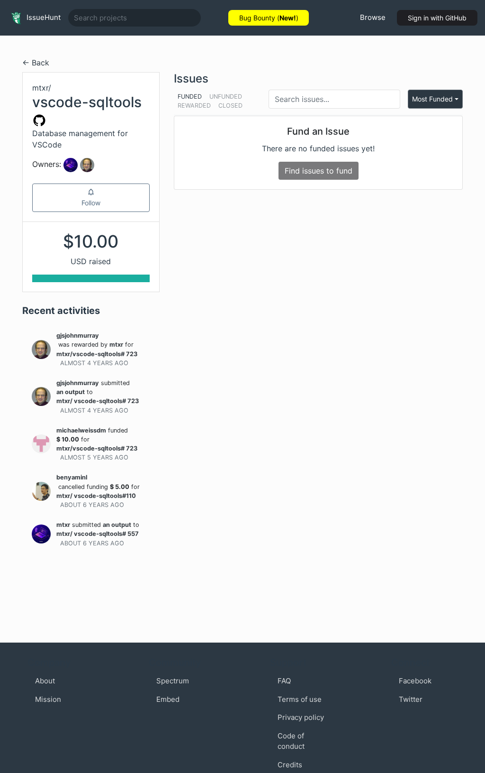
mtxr (116, 344)
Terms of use (300, 699)
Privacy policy (301, 717)
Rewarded (194, 105)
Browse (373, 17)
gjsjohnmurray (77, 335)
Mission (48, 699)
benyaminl (71, 477)
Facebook (415, 680)
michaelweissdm (81, 430)
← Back (35, 62)
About (45, 680)
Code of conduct (291, 741)
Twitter (410, 699)
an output (70, 392)
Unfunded (225, 96)
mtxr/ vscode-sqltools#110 (96, 495)
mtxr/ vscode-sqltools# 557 (97, 533)
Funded (190, 96)
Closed (230, 105)
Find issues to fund (318, 170)
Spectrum (172, 680)
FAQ (284, 680)
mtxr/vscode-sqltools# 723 (96, 354)
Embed (168, 699)
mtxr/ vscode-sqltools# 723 (97, 401)
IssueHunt (43, 17)
